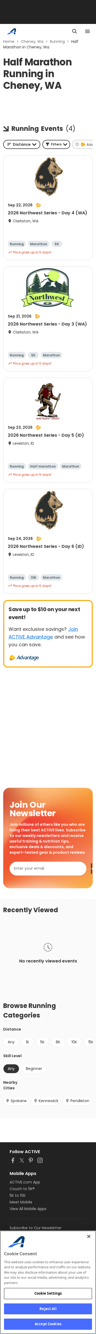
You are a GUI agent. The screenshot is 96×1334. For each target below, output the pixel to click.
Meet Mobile (21, 1202)
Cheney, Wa (32, 41)
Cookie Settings (48, 1293)
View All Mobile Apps (28, 1208)
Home (8, 41)
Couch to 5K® (22, 1188)
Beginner (34, 1068)
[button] (56, 144)
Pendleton (79, 1100)
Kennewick (48, 1100)
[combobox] (21, 144)
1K (27, 1042)
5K (42, 1042)
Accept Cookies (48, 1324)
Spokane (19, 1100)
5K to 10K (18, 1195)
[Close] (89, 1236)
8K (58, 1042)
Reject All (47, 1308)
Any (11, 1042)
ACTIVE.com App (25, 1182)
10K (74, 1042)
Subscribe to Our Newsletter (36, 1228)
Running (57, 41)
